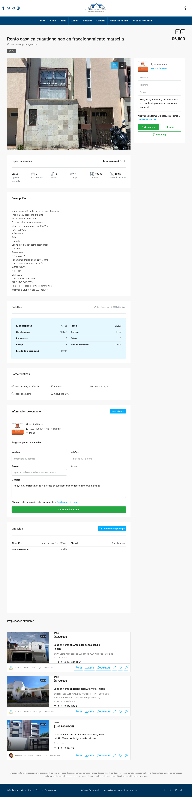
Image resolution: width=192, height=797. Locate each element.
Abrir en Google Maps (113, 528)
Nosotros (87, 20)
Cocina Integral (101, 386)
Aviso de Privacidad (142, 20)
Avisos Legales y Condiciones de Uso (120, 790)
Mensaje (16, 479)
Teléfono (75, 452)
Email (91, 668)
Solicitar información (68, 509)
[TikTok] (182, 790)
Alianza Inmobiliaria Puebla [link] (26, 668)
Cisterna (58, 386)
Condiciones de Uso (67, 502)
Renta (63, 20)
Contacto (100, 20)
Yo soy (74, 466)
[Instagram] (170, 790)
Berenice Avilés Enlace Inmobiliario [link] (29, 755)
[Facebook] (165, 790)
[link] (28, 647)
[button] (177, 31)
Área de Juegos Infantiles (27, 386)
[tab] (114, 65)
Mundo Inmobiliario (119, 20)
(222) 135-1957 (37, 428)
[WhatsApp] (176, 790)
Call (80, 668)
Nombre (16, 452)
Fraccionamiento (23, 394)
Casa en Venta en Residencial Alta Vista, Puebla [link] (79, 688)
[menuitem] (185, 8)
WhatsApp (56, 428)
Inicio (42, 20)
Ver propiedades (117, 411)
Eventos (74, 20)
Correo (15, 466)
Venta (53, 20)
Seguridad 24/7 (61, 394)
